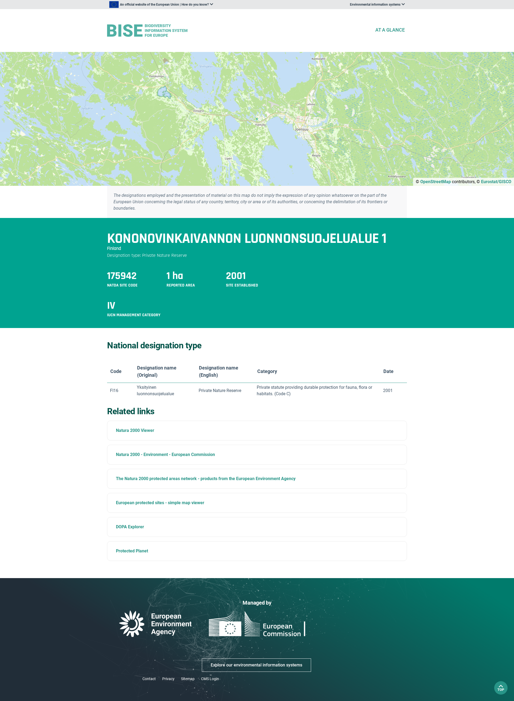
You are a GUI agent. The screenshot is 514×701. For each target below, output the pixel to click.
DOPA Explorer (130, 526)
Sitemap (188, 679)
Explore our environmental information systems (256, 665)
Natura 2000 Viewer (135, 430)
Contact (149, 679)
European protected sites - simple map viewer (160, 502)
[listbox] (161, 4)
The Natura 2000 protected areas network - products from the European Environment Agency (206, 478)
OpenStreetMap (435, 181)
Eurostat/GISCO (496, 181)
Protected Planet (132, 550)
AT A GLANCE (390, 30)
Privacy (168, 679)
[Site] (239, 31)
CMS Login (210, 679)
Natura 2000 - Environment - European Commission (165, 454)
